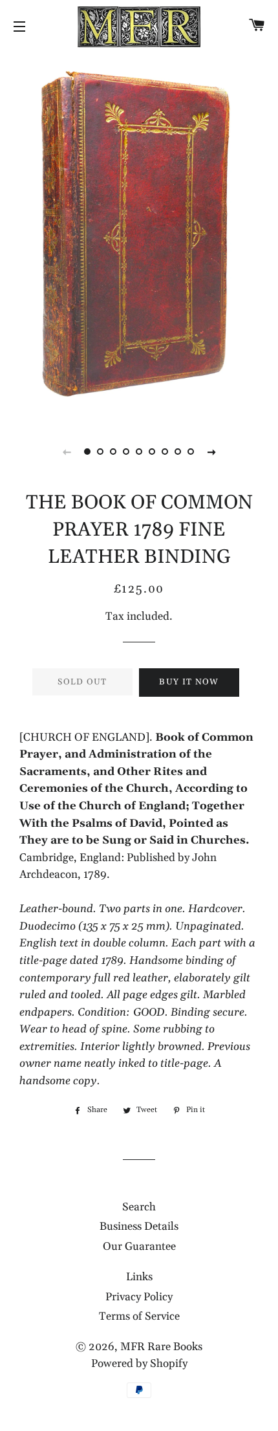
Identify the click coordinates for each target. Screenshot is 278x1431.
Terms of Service (139, 1316)
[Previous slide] (66, 451)
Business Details (139, 1226)
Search (139, 1207)
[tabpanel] (139, 235)
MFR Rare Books (161, 1347)
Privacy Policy (139, 1297)
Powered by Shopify (139, 1364)
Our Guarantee (139, 1247)
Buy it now (189, 682)
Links (139, 1277)
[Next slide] (211, 451)
